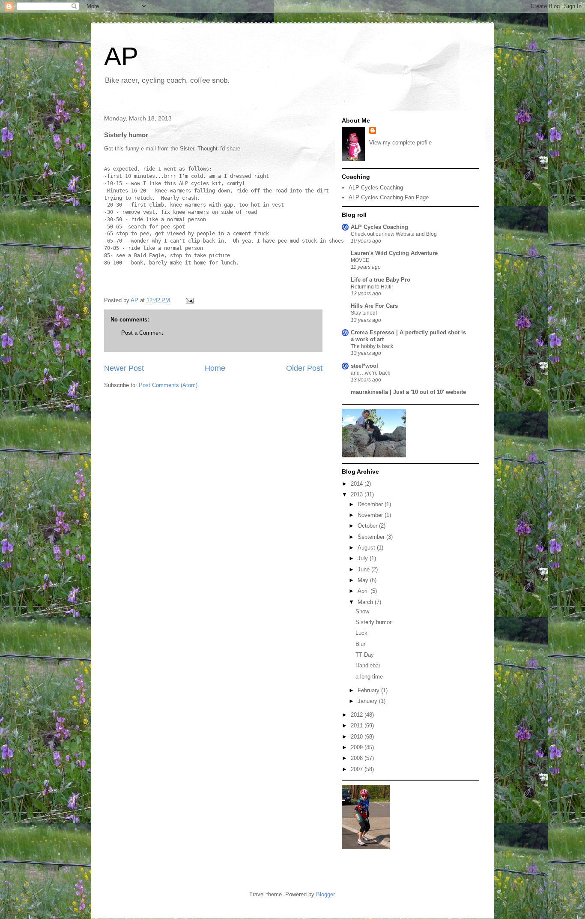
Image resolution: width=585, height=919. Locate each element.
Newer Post (124, 368)
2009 (357, 747)
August (367, 547)
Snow (362, 611)
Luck (361, 633)
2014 (357, 484)
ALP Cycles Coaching (376, 187)
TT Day (364, 655)
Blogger (325, 894)
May (364, 580)
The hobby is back (372, 346)
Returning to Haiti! (372, 287)
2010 (357, 736)
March (366, 602)
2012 (357, 715)
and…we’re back (370, 373)
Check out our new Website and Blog (394, 234)
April (364, 591)
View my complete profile (400, 142)
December (371, 504)
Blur (360, 644)
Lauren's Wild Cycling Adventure (394, 253)
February (369, 690)
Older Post (304, 368)
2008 (357, 758)
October (368, 526)
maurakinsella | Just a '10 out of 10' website (408, 392)
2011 (357, 725)
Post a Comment (142, 333)
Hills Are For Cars (374, 306)
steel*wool (364, 366)
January (368, 701)
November (371, 515)
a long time (369, 676)
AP (121, 56)
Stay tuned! (364, 313)
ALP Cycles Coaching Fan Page (389, 197)
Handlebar (367, 665)
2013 (357, 494)
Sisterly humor (373, 622)
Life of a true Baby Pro (380, 279)
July (364, 558)
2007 (357, 769)
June (364, 569)
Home (215, 368)
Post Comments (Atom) (168, 385)
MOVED (360, 260)
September (372, 537)
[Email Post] (189, 300)
